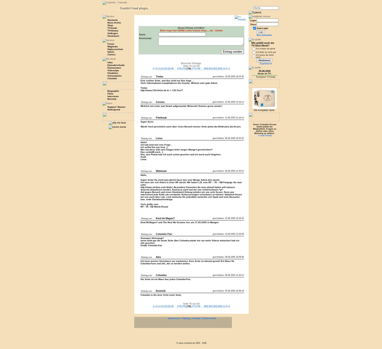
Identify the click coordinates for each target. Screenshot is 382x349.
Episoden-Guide (116, 65)
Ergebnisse (266, 63)
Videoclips (113, 70)
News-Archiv (114, 22)
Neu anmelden (264, 35)
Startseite (112, 20)
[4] (172, 68)
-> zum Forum (265, 135)
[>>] (228, 68)
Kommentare (114, 68)
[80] (206, 68)
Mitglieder (112, 46)
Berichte (112, 99)
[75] (184, 68)
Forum (110, 44)
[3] (169, 68)
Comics (111, 54)
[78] (198, 68)
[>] (224, 68)
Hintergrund (113, 109)
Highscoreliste (115, 49)
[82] (215, 68)
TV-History (112, 30)
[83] (220, 68)
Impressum (174, 318)
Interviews (113, 96)
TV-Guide (112, 28)
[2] (165, 68)
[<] (159, 68)
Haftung (186, 318)
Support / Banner (116, 107)
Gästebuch (113, 36)
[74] (179, 68)
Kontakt (196, 318)
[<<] (155, 68)
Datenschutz (209, 318)
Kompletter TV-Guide (265, 77)
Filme (110, 93)
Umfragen (112, 33)
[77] (194, 68)
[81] (211, 68)
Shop (110, 25)
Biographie (113, 91)
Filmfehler (112, 73)
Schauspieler (114, 76)
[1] (162, 68)
